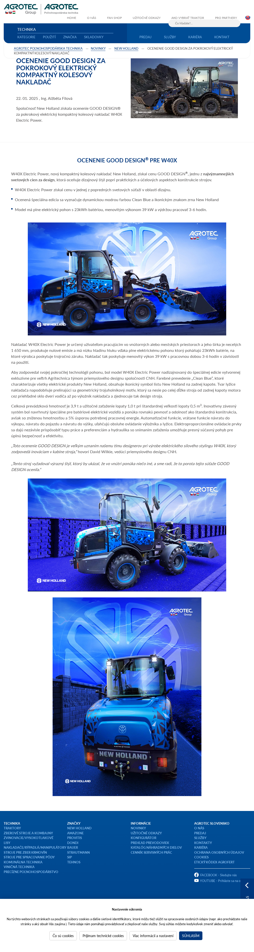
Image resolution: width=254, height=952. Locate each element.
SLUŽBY (200, 837)
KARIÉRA (201, 847)
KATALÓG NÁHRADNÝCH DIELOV (156, 847)
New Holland (126, 48)
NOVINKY (138, 828)
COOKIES (201, 857)
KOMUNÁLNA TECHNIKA (23, 862)
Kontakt (221, 37)
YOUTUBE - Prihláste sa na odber (223, 880)
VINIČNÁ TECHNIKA (19, 866)
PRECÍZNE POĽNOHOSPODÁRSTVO (31, 871)
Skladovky (93, 37)
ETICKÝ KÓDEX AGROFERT (214, 862)
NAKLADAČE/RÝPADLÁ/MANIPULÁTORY (35, 847)
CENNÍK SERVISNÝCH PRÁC (151, 852)
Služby (170, 37)
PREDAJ (200, 833)
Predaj (145, 37)
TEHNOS (73, 862)
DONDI (72, 842)
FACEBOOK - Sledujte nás (218, 875)
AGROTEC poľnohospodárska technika (48, 48)
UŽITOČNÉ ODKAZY (146, 833)
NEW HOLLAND (79, 828)
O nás (91, 18)
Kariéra (195, 37)
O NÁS (199, 828)
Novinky (98, 48)
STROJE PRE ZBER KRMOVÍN (25, 852)
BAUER (72, 847)
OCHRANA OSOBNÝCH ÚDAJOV (219, 852)
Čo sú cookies (63, 935)
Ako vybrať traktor (187, 18)
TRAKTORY (12, 828)
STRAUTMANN (78, 852)
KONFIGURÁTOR (143, 837)
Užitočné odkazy (146, 18)
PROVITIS (74, 837)
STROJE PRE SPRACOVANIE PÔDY (29, 857)
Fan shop (114, 18)
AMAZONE (75, 833)
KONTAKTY (203, 842)
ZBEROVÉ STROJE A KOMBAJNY (28, 833)
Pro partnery (226, 18)
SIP (69, 857)
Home (71, 18)
